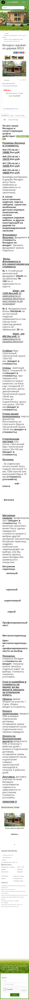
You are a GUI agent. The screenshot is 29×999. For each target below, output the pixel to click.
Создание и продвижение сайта (8, 969)
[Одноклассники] (19, 53)
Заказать (14, 995)
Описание (5, 115)
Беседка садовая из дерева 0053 (14, 828)
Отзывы (11, 115)
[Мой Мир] (21, 53)
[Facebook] (17, 53)
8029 (14, 96)
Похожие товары (19, 115)
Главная (7, 33)
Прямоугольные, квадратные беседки (13, 39)
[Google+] (23, 53)
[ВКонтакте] (14, 53)
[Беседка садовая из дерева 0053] (8, 58)
